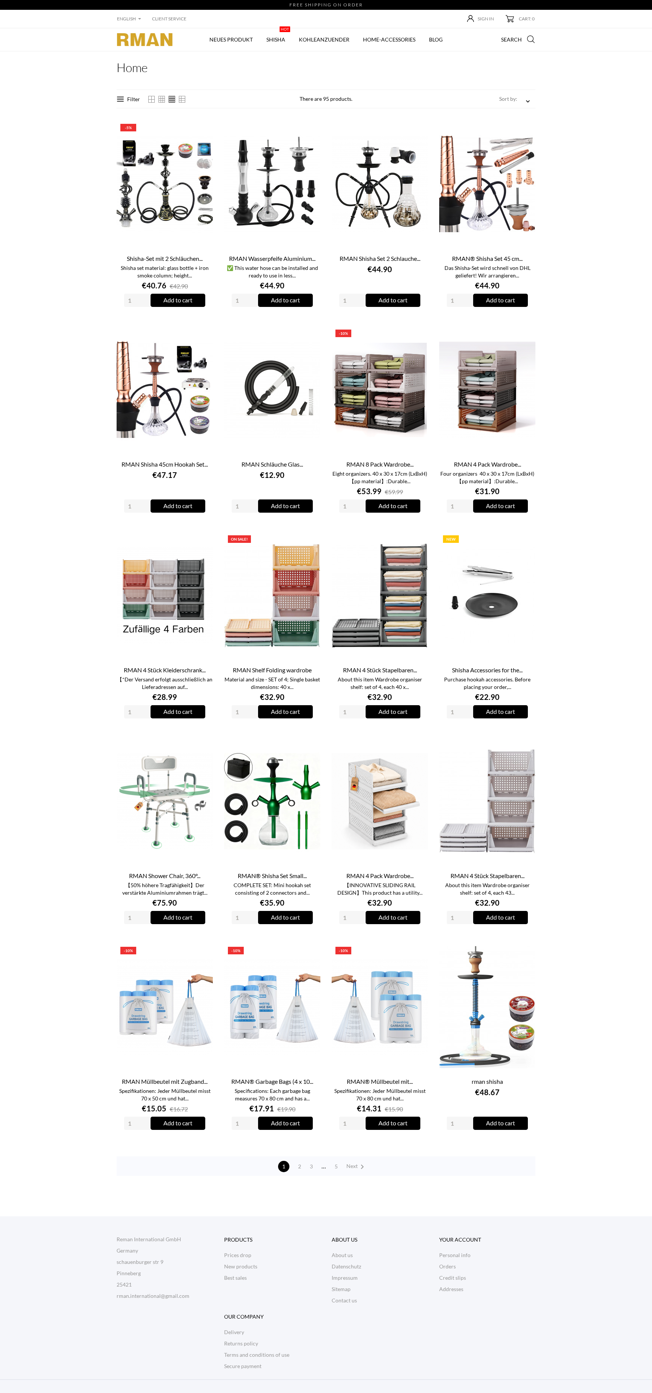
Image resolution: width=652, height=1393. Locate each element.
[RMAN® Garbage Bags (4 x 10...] (310, 953)
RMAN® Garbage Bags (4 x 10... (272, 1081)
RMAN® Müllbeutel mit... (380, 1081)
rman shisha (487, 1081)
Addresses (451, 1289)
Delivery (234, 1332)
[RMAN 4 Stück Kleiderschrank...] (203, 541)
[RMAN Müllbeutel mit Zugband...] (203, 953)
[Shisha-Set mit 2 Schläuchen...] (203, 130)
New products (240, 1266)
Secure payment (242, 1366)
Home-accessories (389, 39)
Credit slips (452, 1277)
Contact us (344, 1300)
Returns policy (241, 1343)
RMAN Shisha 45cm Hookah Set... (164, 464)
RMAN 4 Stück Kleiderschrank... (165, 669)
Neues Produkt (231, 39)
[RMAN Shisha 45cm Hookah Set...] (203, 336)
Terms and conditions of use (256, 1354)
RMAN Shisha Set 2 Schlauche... (380, 258)
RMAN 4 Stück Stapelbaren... (380, 669)
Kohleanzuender (324, 39)
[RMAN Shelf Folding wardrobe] (310, 541)
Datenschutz (346, 1266)
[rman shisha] (525, 953)
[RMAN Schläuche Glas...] (310, 336)
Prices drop (237, 1255)
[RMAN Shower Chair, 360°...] (203, 747)
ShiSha (277, 35)
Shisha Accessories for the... (487, 669)
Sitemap (341, 1289)
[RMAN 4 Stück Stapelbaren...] (418, 541)
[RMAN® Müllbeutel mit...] (418, 953)
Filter (133, 99)
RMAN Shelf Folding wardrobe (272, 669)
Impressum (345, 1277)
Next (356, 1166)
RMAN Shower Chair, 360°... (164, 875)
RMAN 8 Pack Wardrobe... (380, 464)
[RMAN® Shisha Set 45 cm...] (525, 130)
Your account (460, 1239)
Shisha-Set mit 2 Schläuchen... (165, 258)
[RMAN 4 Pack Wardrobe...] (525, 336)
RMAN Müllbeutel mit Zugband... (165, 1081)
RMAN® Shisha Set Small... (272, 875)
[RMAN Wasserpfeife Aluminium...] (310, 130)
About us (342, 1255)
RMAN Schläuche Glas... (272, 464)
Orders (447, 1266)
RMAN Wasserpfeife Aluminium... (272, 258)
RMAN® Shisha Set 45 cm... (487, 258)
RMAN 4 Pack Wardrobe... (487, 464)
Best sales (235, 1277)
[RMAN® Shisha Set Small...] (310, 747)
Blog (436, 39)
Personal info (455, 1255)
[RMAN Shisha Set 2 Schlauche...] (418, 130)
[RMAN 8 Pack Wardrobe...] (418, 336)
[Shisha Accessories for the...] (525, 541)
